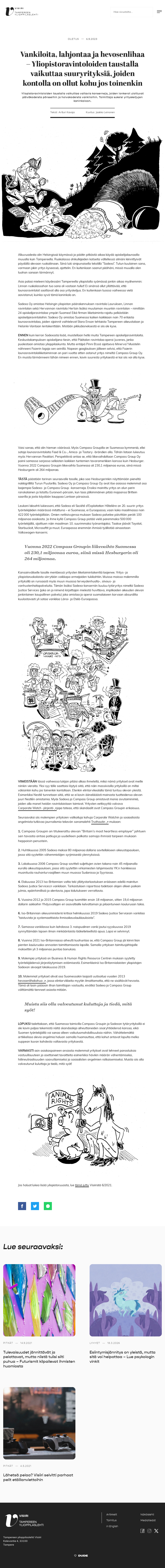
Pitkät (8, 1343)
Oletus (73, 39)
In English (112, 1526)
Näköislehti (147, 1514)
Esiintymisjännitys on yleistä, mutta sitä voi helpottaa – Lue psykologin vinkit (122, 1357)
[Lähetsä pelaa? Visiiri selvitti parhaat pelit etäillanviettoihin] (39, 1423)
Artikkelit (111, 1514)
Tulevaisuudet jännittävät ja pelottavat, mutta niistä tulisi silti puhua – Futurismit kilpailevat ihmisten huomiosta (39, 1359)
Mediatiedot (148, 1520)
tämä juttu (82, 1185)
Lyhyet (95, 1343)
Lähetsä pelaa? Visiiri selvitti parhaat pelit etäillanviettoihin (38, 1477)
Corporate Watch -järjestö (35, 808)
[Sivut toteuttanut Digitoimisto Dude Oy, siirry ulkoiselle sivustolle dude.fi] (81, 1556)
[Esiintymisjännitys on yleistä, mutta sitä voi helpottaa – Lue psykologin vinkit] (126, 1300)
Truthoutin (98, 822)
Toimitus (111, 1520)
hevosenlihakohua (30, 981)
